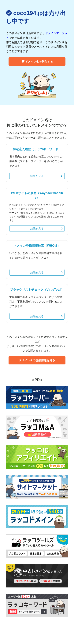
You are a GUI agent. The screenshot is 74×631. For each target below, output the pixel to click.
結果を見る (37, 175)
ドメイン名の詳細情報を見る (37, 360)
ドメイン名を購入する (39, 61)
